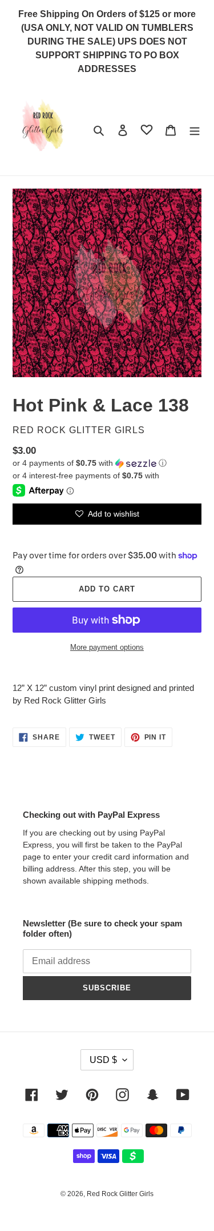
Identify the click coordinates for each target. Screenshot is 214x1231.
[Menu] (195, 130)
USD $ (103, 1060)
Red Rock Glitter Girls (120, 1194)
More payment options (107, 647)
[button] (90, 463)
